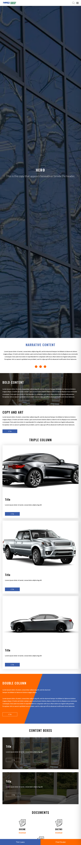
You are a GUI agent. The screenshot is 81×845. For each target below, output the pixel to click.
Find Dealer (61, 842)
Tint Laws (20, 842)
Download (22, 833)
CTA (9, 431)
